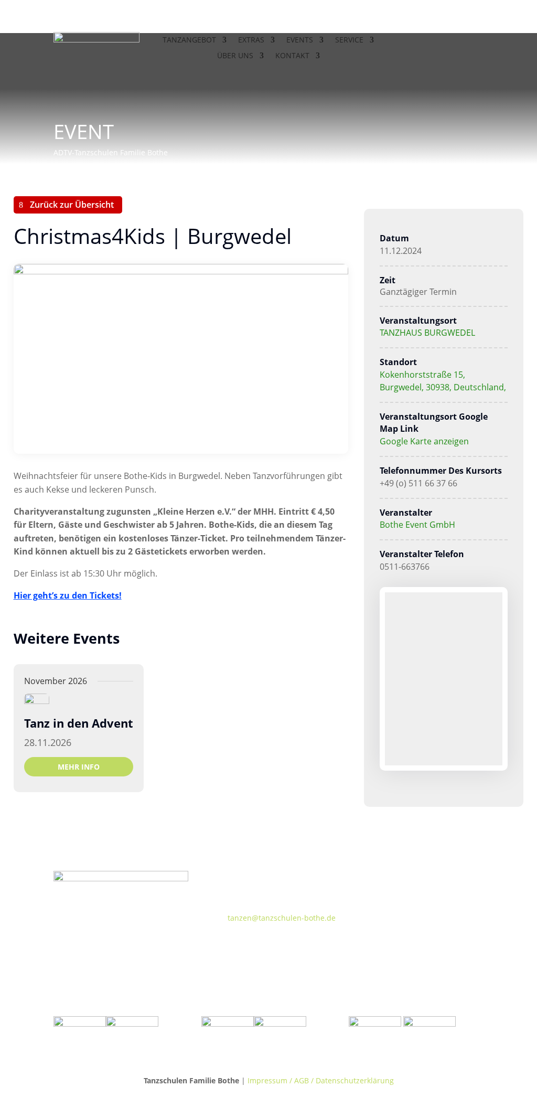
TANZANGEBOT (189, 40)
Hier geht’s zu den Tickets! (68, 595)
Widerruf (381, 911)
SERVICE (349, 40)
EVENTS (299, 40)
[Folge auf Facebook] (433, 40)
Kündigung (386, 944)
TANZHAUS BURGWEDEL (427, 332)
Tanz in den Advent (78, 723)
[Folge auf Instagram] (454, 40)
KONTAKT (292, 56)
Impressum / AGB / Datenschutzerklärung (321, 1080)
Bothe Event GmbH (417, 524)
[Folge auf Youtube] (475, 40)
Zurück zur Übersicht (72, 204)
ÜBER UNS (235, 56)
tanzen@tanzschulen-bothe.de (282, 918)
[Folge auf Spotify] (441, 879)
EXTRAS (251, 40)
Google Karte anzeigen (424, 441)
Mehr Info (79, 767)
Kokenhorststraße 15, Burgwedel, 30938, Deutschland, (443, 381)
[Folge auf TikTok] (378, 879)
